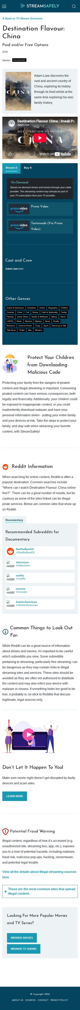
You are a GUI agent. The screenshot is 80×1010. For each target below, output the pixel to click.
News (47, 321)
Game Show (22, 317)
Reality (56, 321)
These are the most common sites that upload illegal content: (41, 891)
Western (38, 330)
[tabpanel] (40, 207)
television (22, 562)
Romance (11, 326)
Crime (19, 312)
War (30, 330)
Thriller (22, 330)
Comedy (10, 312)
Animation (31, 308)
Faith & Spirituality (50, 312)
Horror (63, 317)
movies (20, 588)
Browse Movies (22, 937)
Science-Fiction (25, 326)
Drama (35, 312)
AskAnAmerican (26, 601)
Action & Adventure (15, 308)
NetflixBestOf (25, 549)
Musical (28, 321)
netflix (20, 575)
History (54, 317)
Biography (52, 308)
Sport (45, 326)
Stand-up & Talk (59, 326)
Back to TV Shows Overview (23, 18)
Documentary (19, 60)
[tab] (11, 168)
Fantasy (10, 317)
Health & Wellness (39, 317)
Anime (42, 308)
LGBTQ (10, 321)
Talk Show (11, 330)
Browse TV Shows (24, 948)
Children (64, 308)
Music (19, 321)
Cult (27, 312)
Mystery (38, 321)
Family (64, 312)
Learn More (14, 796)
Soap (37, 326)
